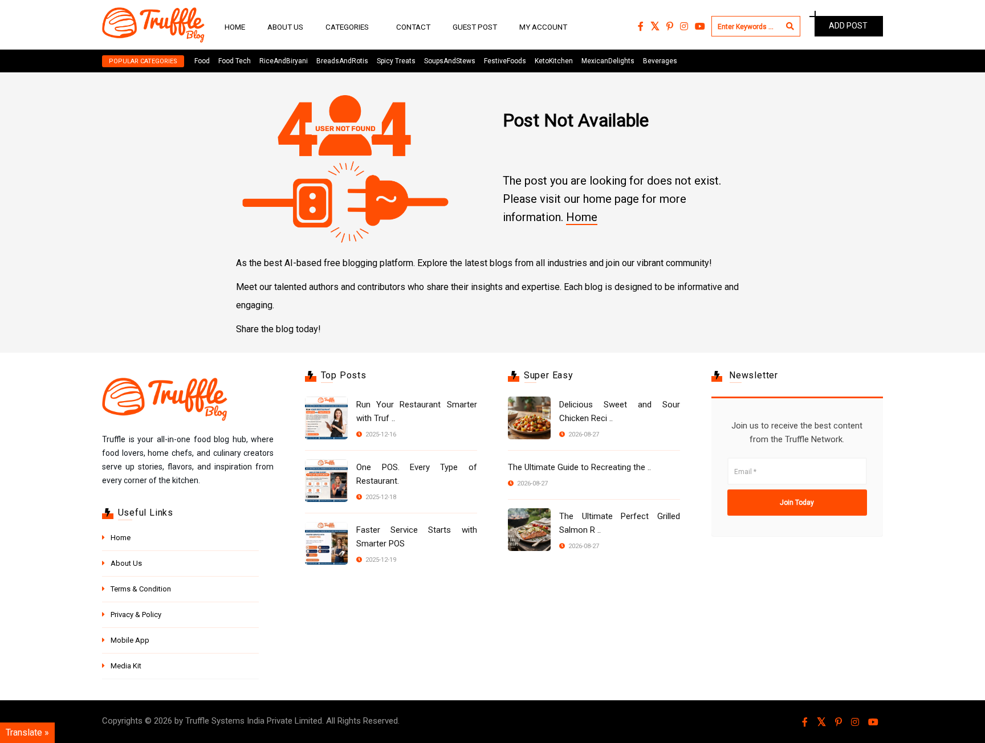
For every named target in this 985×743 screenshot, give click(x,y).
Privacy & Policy (136, 614)
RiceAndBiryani (283, 61)
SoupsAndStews (449, 61)
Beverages (660, 61)
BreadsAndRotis (342, 61)
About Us (285, 26)
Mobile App (130, 640)
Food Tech (234, 61)
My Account (543, 26)
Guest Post (475, 26)
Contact (413, 26)
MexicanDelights (607, 61)
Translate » (27, 732)
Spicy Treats (396, 61)
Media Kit (126, 666)
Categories (347, 26)
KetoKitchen (554, 61)
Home (235, 26)
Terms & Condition (141, 589)
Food (202, 61)
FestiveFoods (505, 61)
